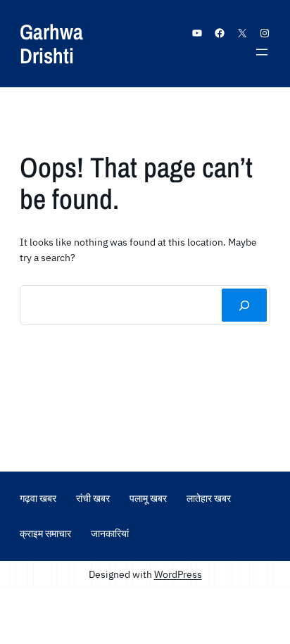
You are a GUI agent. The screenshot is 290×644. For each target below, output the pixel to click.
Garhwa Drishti (51, 44)
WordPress (178, 574)
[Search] (244, 305)
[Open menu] (261, 52)
